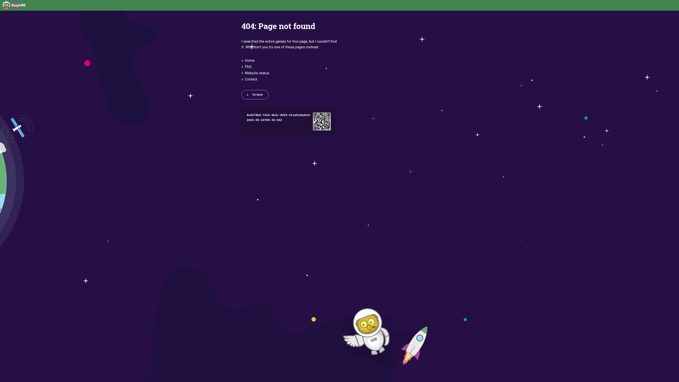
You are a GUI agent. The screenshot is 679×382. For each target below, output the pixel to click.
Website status (257, 73)
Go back (257, 94)
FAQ (248, 67)
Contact (251, 79)
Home (250, 60)
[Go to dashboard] (14, 5)
